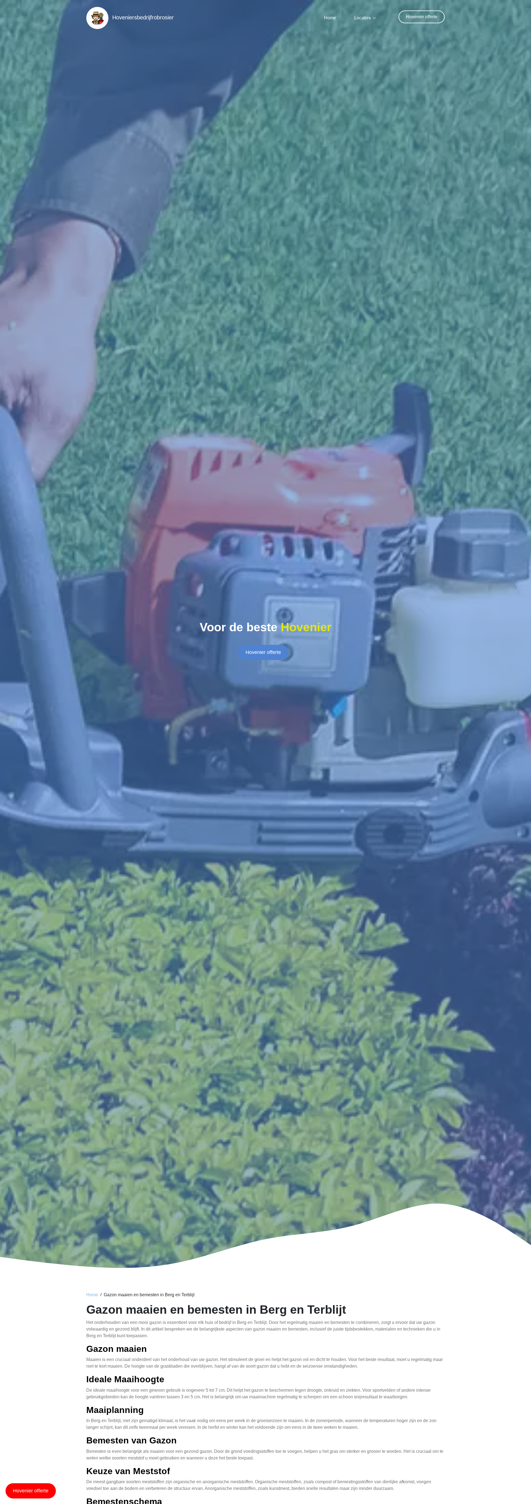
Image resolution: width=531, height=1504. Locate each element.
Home (330, 17)
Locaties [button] (362, 17)
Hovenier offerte (421, 16)
